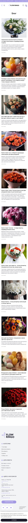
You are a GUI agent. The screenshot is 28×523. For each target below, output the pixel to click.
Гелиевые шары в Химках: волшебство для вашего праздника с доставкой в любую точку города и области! (13, 80)
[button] (9, 502)
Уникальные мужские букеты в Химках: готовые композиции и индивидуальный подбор (12, 41)
